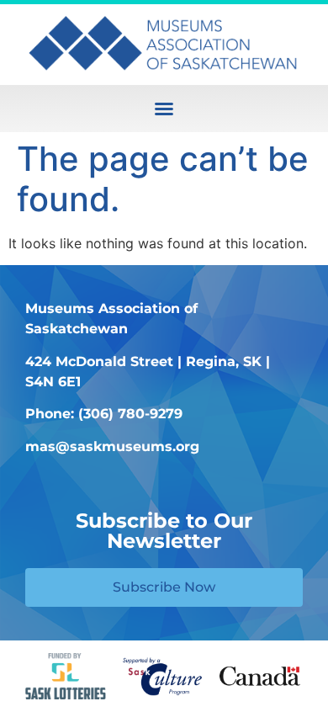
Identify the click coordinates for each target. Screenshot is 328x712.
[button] (164, 108)
